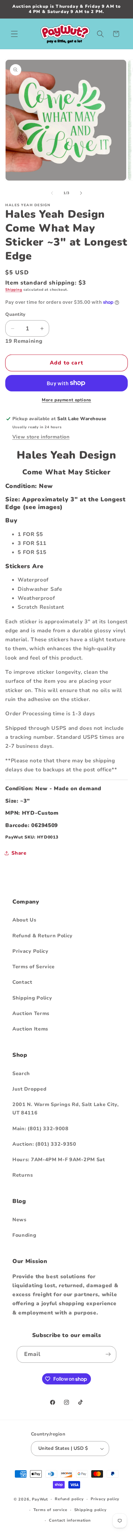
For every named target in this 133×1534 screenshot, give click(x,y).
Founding (24, 1235)
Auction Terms (30, 1013)
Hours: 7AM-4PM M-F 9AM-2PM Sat (58, 1159)
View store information (41, 437)
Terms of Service (33, 966)
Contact (22, 982)
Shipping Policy (32, 998)
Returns (22, 1175)
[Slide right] (81, 193)
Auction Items (30, 1029)
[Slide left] (52, 193)
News (19, 1219)
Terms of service (50, 1509)
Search (21, 1073)
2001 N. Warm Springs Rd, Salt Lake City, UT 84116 (65, 1108)
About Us (24, 920)
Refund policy (69, 1498)
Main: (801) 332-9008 (40, 1128)
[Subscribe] (108, 1354)
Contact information (70, 1520)
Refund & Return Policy (42, 935)
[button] (14, 34)
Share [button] (18, 853)
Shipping (13, 289)
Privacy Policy (30, 951)
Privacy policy (105, 1498)
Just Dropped (29, 1089)
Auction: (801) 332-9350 (44, 1144)
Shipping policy (90, 1509)
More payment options (66, 400)
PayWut (40, 1498)
